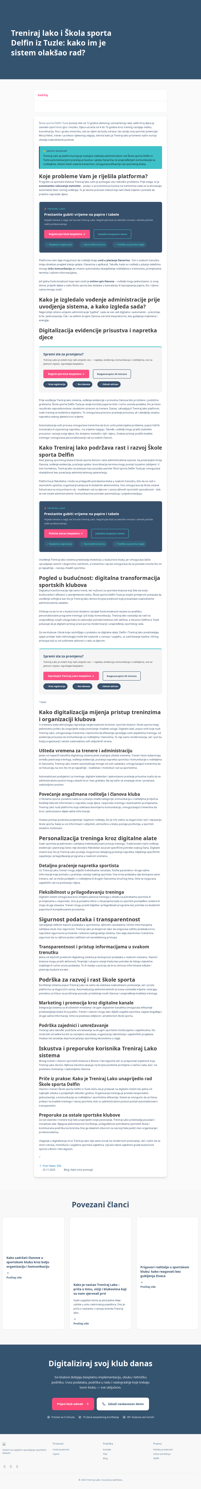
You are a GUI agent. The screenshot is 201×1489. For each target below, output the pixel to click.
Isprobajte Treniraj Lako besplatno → (71, 676)
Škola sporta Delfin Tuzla (53, 123)
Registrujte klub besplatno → (67, 234)
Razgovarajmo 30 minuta (112, 374)
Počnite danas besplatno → (66, 533)
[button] (162, 95)
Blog (66, 1169)
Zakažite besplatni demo (112, 234)
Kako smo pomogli (82, 1169)
